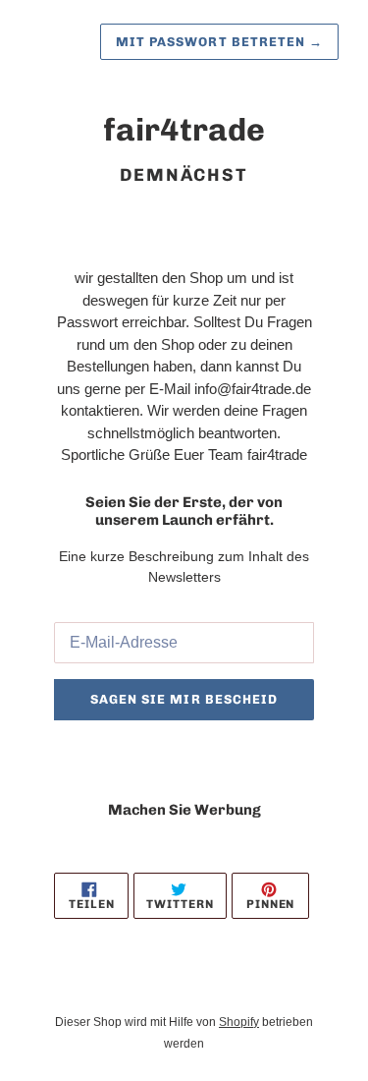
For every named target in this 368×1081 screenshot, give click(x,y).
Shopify (239, 1022)
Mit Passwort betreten (219, 41)
